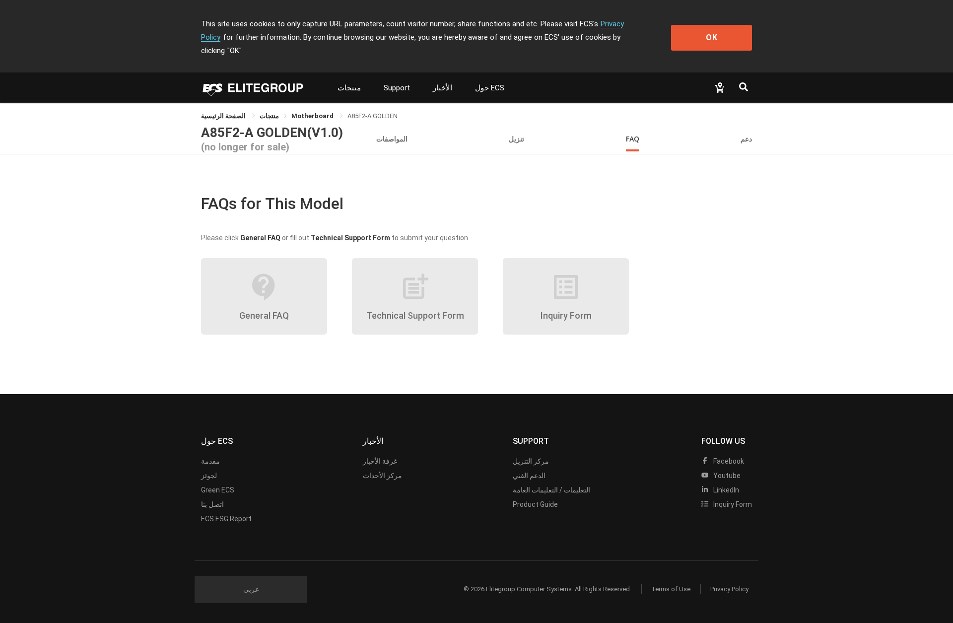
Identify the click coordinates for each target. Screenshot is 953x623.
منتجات (349, 87)
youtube (726, 476)
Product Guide (535, 504)
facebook (728, 461)
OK (712, 37)
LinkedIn (725, 490)
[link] (269, 116)
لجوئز (209, 476)
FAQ (632, 138)
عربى (251, 589)
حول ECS (489, 87)
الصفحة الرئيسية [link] (224, 116)
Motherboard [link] (313, 116)
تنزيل (516, 138)
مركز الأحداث (382, 476)
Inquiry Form (732, 504)
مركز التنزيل (531, 461)
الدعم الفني (529, 476)
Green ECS (217, 490)
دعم (746, 138)
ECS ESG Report (226, 519)
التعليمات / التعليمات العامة (551, 490)
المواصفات (392, 138)
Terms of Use (670, 589)
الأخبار (442, 87)
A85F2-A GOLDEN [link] (372, 116)
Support (397, 87)
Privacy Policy (729, 589)
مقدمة (210, 461)
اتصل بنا (212, 504)
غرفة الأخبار (380, 461)
